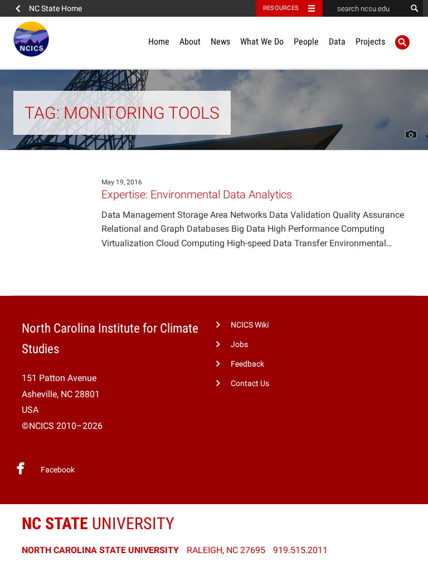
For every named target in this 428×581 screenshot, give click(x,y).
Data (337, 41)
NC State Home (55, 8)
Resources (281, 8)
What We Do (262, 41)
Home (158, 41)
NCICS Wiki (250, 325)
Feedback (247, 364)
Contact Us (250, 383)
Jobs (239, 344)
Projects (370, 41)
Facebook (58, 470)
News (220, 41)
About (190, 41)
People (306, 41)
